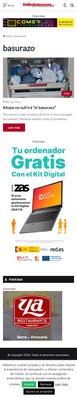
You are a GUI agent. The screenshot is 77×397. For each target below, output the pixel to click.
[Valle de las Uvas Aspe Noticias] (38, 5)
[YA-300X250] (32, 339)
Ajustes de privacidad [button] (39, 391)
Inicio (8, 36)
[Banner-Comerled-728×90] (38, 22)
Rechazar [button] (46, 384)
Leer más (14, 127)
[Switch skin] (65, 6)
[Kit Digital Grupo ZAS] (38, 261)
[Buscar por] (72, 6)
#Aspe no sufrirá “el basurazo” (29, 107)
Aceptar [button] (29, 384)
